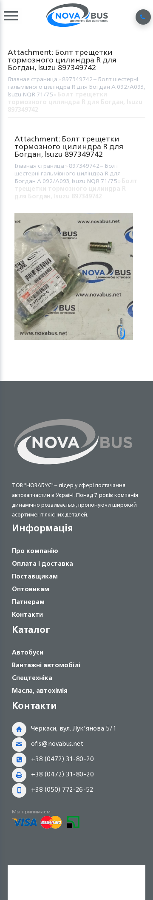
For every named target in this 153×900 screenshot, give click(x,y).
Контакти (27, 614)
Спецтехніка (32, 677)
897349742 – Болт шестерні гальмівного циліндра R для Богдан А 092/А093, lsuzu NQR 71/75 (76, 86)
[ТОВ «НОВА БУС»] (73, 466)
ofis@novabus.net (57, 743)
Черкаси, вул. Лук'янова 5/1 (73, 728)
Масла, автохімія (40, 690)
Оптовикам (30, 589)
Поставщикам (35, 576)
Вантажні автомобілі (46, 665)
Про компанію (35, 550)
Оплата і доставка (42, 563)
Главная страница (32, 78)
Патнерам (28, 601)
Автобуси (27, 652)
